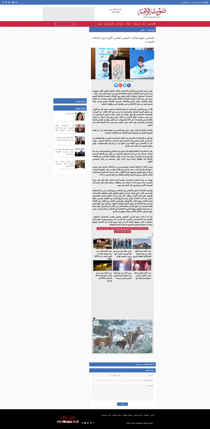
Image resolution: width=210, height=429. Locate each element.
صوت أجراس (69, 113)
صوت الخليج (116, 415)
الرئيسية (151, 24)
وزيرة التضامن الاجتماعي (130, 228)
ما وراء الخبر (119, 24)
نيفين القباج (143, 228)
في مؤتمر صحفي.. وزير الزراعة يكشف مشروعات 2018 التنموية (64, 163)
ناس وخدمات (106, 415)
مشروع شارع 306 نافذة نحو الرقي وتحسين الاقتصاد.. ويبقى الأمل (64, 151)
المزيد (99, 24)
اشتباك (128, 24)
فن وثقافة (136, 24)
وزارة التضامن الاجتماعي (122, 231)
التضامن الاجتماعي (114, 228)
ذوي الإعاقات (102, 228)
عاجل (144, 24)
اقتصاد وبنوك (108, 24)
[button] (94, 318)
